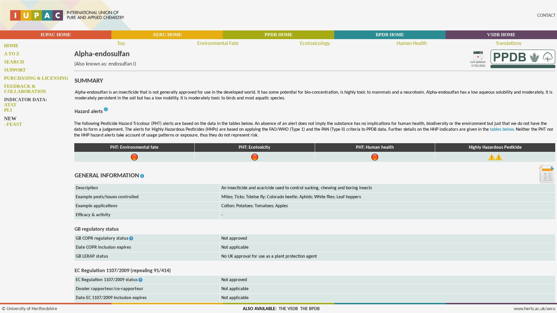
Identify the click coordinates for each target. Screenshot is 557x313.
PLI (8, 110)
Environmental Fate (217, 43)
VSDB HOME (501, 34)
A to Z (11, 53)
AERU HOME (167, 34)
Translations (508, 43)
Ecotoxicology (315, 43)
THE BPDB (310, 309)
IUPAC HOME (56, 34)
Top (121, 43)
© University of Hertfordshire (29, 309)
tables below (501, 129)
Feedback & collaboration (25, 89)
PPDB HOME (279, 34)
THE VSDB (288, 309)
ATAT (10, 104)
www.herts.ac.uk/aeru (534, 309)
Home (11, 45)
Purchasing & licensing (36, 78)
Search (14, 61)
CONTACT (546, 15)
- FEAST (13, 124)
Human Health (412, 43)
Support (15, 70)
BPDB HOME (390, 34)
